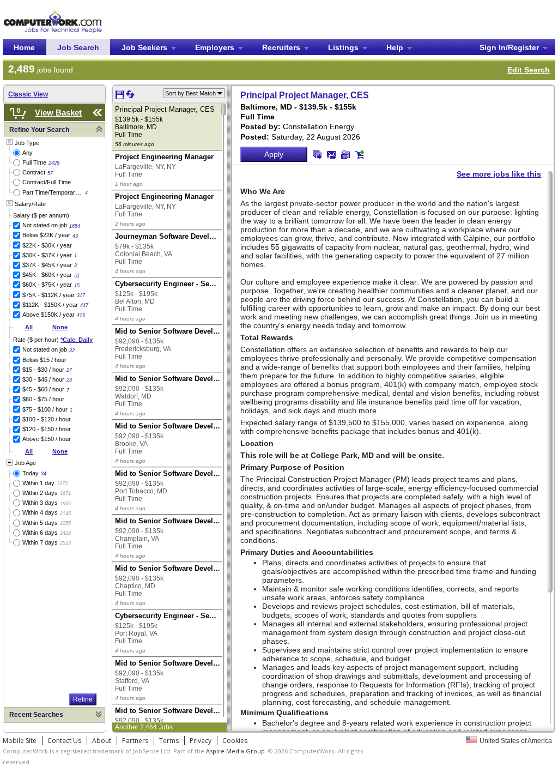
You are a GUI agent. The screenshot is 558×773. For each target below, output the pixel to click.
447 (84, 305)
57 (50, 173)
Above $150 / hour (46, 439)
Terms (169, 740)
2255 (65, 523)
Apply (273, 154)
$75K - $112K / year (48, 295)
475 (81, 315)
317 (81, 295)
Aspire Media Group (235, 751)
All (29, 327)
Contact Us (64, 740)
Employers (214, 47)
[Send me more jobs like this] (317, 154)
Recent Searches (36, 714)
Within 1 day (38, 483)
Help (394, 47)
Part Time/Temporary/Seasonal (52, 192)
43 (75, 236)
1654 (74, 226)
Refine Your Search (39, 130)
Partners (135, 740)
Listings (343, 47)
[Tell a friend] (345, 154)
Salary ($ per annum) (41, 215)
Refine (83, 699)
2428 (53, 163)
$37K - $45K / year (47, 265)
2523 (65, 543)
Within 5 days (40, 523)
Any (27, 152)
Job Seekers (144, 47)
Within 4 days (40, 512)
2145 (65, 513)
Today (30, 473)
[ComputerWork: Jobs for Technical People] (52, 12)
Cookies (234, 740)
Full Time (34, 162)
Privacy (200, 740)
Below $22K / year (46, 235)
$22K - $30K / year (47, 245)
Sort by (190, 93)
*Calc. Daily (76, 339)
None (60, 327)
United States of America (516, 741)
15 (77, 285)
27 (69, 370)
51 (77, 276)
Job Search (78, 47)
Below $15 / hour (44, 360)
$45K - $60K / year (47, 274)
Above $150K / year (48, 314)
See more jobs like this (499, 174)
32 (72, 350)
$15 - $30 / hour (43, 369)
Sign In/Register (509, 47)
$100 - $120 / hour (46, 419)
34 (43, 473)
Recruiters (281, 47)
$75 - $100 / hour (45, 409)
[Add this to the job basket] (359, 154)
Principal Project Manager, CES (304, 95)
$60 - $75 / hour (43, 399)
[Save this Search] (121, 96)
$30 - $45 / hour (43, 379)
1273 (62, 483)
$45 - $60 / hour (43, 389)
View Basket (58, 112)
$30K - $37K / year (47, 255)
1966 (65, 503)
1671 (65, 493)
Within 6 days (40, 532)
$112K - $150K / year (50, 304)
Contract (33, 172)
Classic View (28, 94)
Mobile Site (20, 740)
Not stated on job (44, 225)
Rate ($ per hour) (53, 339)
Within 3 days (40, 502)
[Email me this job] (331, 154)
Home (24, 47)
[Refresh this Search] (130, 96)
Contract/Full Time (46, 182)
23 (69, 380)
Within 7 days (40, 542)
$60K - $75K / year (47, 284)
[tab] (54, 130)
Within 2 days (40, 493)
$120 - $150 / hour (46, 429)
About (101, 740)
